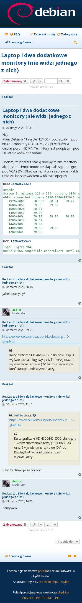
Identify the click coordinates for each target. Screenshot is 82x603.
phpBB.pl (63, 592)
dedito (17, 310)
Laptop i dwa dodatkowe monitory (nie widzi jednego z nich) (39, 62)
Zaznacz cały (21, 184)
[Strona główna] (41, 14)
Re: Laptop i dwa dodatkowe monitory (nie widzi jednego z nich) (36, 281)
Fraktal (7, 96)
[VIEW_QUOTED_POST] (35, 415)
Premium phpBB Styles (54, 582)
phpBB (42, 571)
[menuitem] (15, 34)
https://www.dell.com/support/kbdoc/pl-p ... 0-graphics (36, 338)
